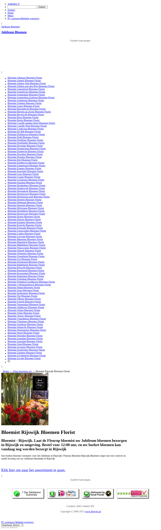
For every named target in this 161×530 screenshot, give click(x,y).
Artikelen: (13, 4)
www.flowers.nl (93, 511)
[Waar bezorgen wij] (84, 361)
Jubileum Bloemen (10, 26)
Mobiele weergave (24, 522)
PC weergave (8, 522)
